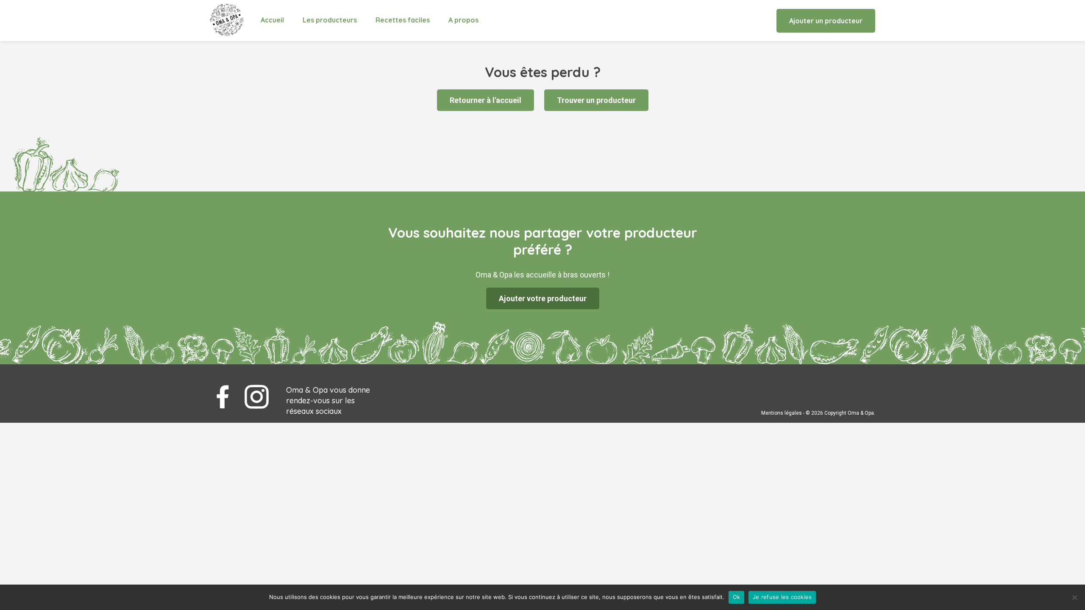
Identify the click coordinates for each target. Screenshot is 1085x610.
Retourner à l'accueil (485, 100)
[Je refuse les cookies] (1074, 597)
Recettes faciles (403, 20)
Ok (736, 596)
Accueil (272, 20)
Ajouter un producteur (825, 21)
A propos (463, 20)
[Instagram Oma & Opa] (256, 397)
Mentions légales (781, 413)
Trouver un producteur (596, 100)
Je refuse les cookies (782, 596)
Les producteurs (330, 20)
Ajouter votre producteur (543, 298)
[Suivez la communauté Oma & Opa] (222, 397)
